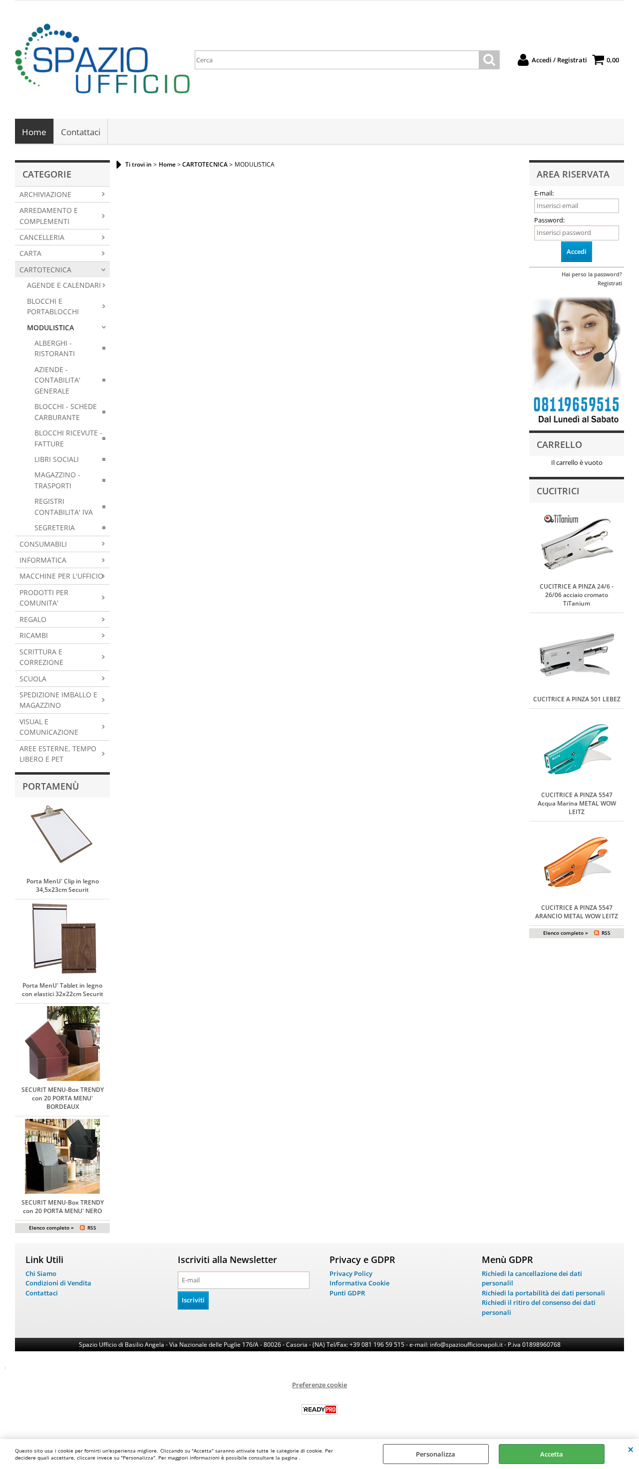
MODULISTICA (50, 327)
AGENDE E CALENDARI (64, 285)
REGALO (32, 619)
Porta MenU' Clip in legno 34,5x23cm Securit (62, 885)
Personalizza (435, 1454)
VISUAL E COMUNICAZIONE (48, 727)
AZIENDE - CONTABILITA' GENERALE (57, 380)
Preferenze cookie (319, 1384)
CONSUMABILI (43, 544)
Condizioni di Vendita (58, 1282)
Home (34, 132)
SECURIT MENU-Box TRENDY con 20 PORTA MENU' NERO (62, 1206)
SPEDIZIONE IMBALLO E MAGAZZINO (58, 700)
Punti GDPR (347, 1292)
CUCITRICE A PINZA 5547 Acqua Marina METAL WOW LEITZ (577, 803)
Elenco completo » (51, 1227)
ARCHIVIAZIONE (45, 194)
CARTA (30, 253)
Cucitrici (558, 491)
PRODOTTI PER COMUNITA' (43, 598)
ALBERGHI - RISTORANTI (54, 348)
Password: (549, 219)
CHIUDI (631, 1449)
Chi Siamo (40, 1273)
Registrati (610, 283)
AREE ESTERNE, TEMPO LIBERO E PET (57, 754)
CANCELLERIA (41, 237)
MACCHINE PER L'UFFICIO (61, 576)
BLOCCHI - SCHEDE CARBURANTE (65, 411)
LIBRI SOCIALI (56, 459)
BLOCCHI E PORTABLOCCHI (53, 306)
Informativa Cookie (359, 1282)
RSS (91, 1227)
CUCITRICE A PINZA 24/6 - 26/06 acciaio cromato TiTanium (577, 595)
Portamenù (50, 786)
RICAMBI (33, 635)
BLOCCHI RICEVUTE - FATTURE (68, 438)
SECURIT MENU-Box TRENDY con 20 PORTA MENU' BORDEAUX (62, 1098)
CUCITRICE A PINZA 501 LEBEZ (577, 699)
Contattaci (80, 132)
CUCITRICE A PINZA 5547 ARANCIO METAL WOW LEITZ (576, 911)
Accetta (551, 1454)
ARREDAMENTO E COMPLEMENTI (48, 215)
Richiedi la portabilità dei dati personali (543, 1292)
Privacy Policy (350, 1273)
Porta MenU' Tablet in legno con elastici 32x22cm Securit (62, 989)
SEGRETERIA (54, 527)
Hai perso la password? (592, 274)
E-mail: (544, 193)
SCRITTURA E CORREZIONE (41, 657)
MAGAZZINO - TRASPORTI (57, 480)
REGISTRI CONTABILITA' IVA (63, 506)
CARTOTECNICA (45, 269)
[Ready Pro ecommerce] (319, 1409)
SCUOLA (32, 678)
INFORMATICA (42, 560)
